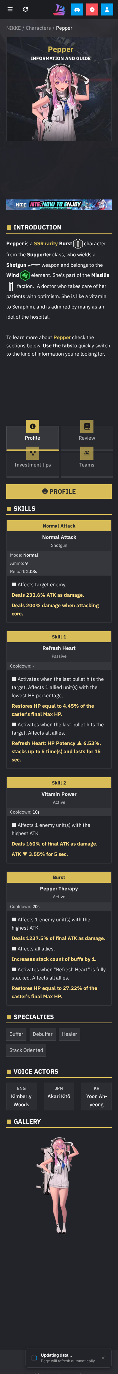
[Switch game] (26, 9)
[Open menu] (11, 9)
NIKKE (13, 28)
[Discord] (77, 9)
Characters (38, 28)
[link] (59, 204)
